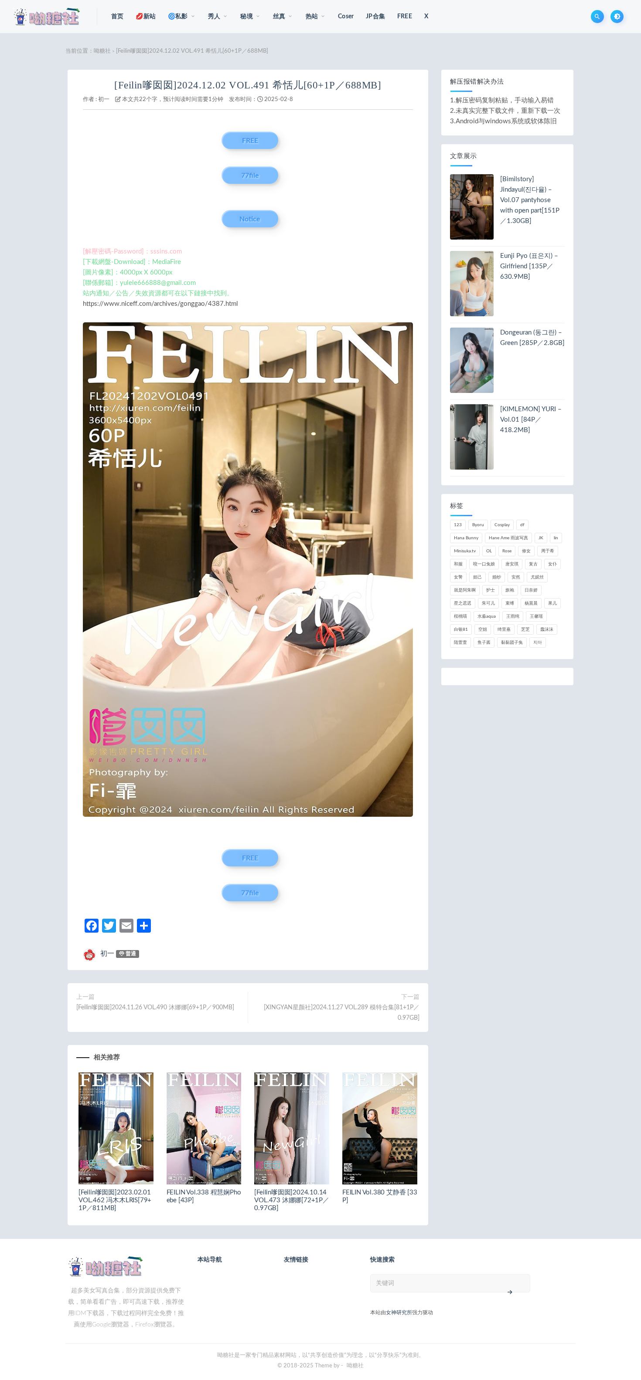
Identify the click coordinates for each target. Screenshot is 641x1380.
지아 (537, 642)
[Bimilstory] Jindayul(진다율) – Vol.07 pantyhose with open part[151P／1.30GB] (529, 200)
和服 (458, 564)
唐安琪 (511, 564)
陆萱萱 (460, 642)
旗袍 (509, 590)
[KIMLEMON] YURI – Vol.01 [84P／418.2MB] (531, 419)
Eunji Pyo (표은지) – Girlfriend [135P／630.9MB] (529, 266)
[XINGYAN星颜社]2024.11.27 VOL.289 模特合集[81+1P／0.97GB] (341, 1013)
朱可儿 (488, 603)
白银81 (461, 629)
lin (556, 538)
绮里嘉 (504, 629)
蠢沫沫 (546, 629)
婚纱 (496, 577)
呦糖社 (102, 51)
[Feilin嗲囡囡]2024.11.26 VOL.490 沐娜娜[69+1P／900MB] (155, 1008)
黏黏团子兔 (512, 642)
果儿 (552, 603)
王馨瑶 (536, 616)
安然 (515, 577)
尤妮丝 (537, 577)
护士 (490, 590)
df (522, 525)
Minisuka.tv (465, 551)
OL (489, 551)
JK (541, 538)
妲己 (477, 577)
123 (458, 525)
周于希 (547, 551)
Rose (506, 551)
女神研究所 (399, 1312)
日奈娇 (531, 590)
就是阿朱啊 (465, 590)
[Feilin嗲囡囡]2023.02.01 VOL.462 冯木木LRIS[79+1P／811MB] (114, 1200)
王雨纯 (512, 616)
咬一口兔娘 (484, 564)
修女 (526, 551)
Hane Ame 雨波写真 (508, 538)
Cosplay (502, 525)
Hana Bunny (466, 538)
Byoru (478, 525)
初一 (103, 99)
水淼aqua (486, 616)
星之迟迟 (462, 603)
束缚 (509, 603)
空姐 (482, 629)
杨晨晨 (531, 603)
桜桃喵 (460, 616)
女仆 (552, 564)
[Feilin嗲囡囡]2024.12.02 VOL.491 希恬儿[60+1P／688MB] (247, 85)
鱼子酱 (484, 642)
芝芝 (525, 629)
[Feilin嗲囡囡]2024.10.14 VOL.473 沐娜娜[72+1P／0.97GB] (291, 1200)
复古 (533, 564)
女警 (458, 577)
